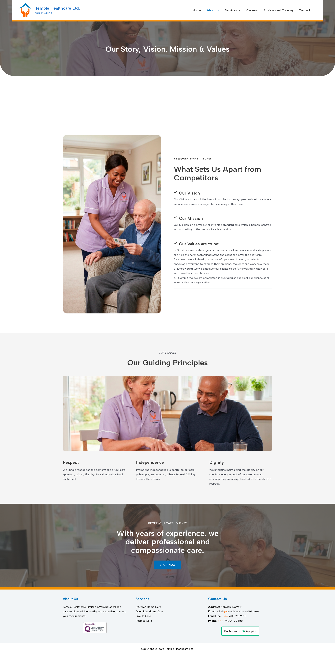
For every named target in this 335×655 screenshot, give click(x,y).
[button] (217, 10)
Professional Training (278, 10)
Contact (304, 10)
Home (197, 10)
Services (231, 10)
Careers (252, 10)
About (211, 10)
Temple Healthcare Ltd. (57, 8)
